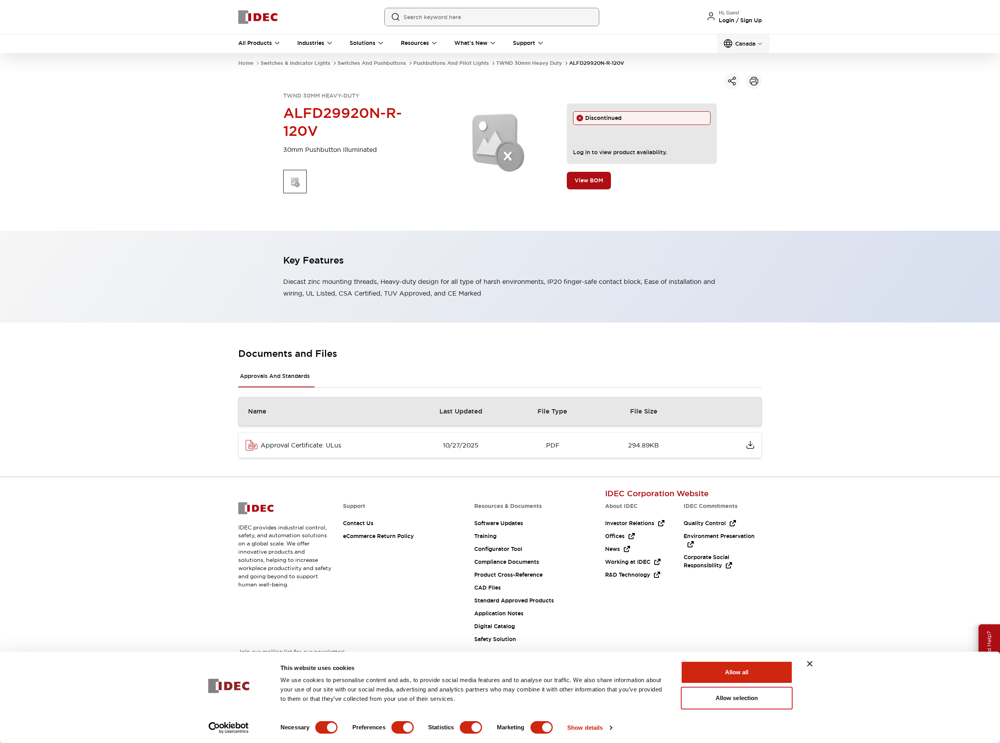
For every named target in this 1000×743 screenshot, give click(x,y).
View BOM (589, 180)
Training (485, 536)
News (612, 548)
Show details (585, 727)
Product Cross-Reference (508, 574)
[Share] (732, 81)
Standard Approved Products (514, 600)
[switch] (402, 727)
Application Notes (498, 613)
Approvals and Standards (275, 376)
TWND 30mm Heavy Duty (529, 63)
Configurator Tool (498, 548)
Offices (615, 536)
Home (246, 63)
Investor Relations (629, 523)
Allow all (737, 672)
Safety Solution (495, 639)
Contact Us (358, 523)
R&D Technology (627, 574)
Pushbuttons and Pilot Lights (451, 63)
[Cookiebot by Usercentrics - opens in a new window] (229, 728)
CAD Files (487, 587)
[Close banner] (809, 663)
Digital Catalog (494, 626)
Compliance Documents (506, 561)
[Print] (754, 81)
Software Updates (498, 523)
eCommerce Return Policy (378, 536)
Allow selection (737, 698)
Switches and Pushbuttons (372, 63)
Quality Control (705, 523)
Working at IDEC (627, 561)
